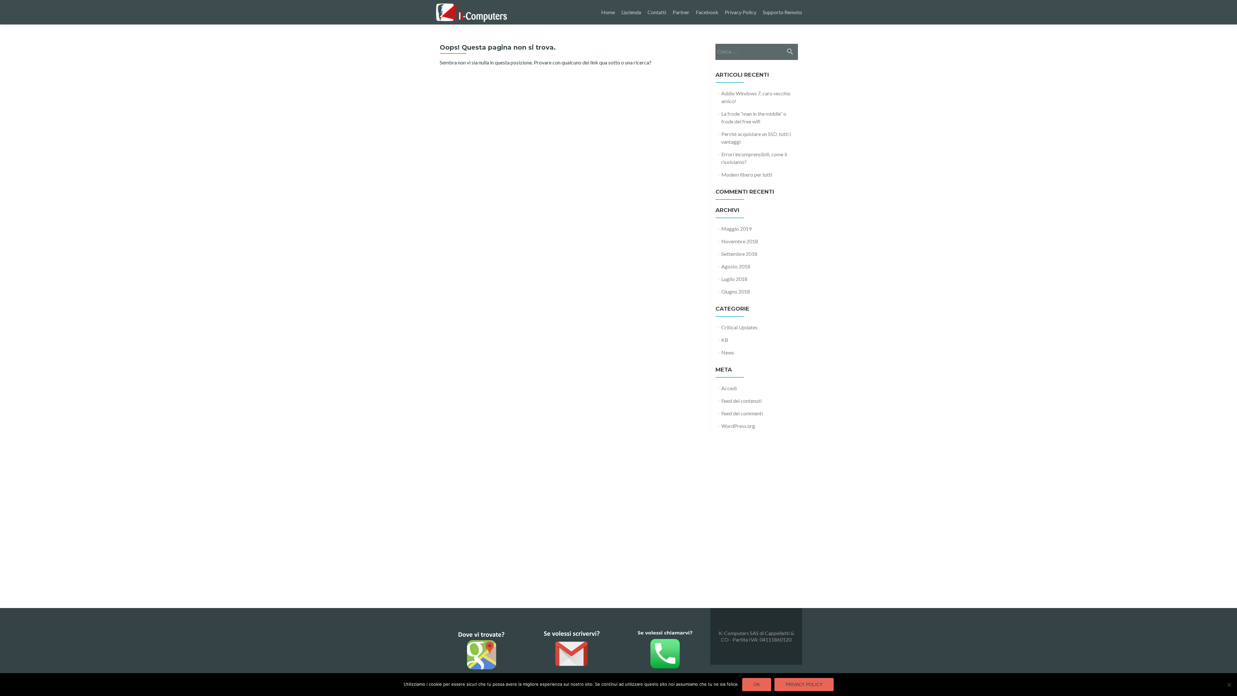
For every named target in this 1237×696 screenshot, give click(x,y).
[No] (1229, 685)
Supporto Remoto (782, 12)
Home (608, 12)
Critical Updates (739, 327)
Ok (756, 684)
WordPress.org (738, 426)
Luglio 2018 (734, 279)
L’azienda (631, 12)
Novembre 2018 (739, 241)
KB (724, 340)
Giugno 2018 (735, 291)
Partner (681, 12)
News (727, 352)
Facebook (707, 12)
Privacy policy (804, 684)
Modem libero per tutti (746, 174)
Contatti (656, 12)
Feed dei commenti (742, 413)
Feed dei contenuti (741, 401)
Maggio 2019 (736, 229)
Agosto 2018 (735, 266)
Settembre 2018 (739, 254)
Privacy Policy (740, 12)
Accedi (729, 388)
